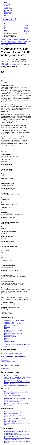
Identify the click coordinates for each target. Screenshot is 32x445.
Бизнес (26, 28)
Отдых (6, 5)
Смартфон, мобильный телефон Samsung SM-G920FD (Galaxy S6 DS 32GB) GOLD (14, 40)
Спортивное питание (10, 343)
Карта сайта (7, 13)
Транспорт (7, 4)
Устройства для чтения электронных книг (17, 344)
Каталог (6, 15)
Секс (25, 33)
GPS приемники (9, 322)
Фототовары (8, 346)
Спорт (26, 25)
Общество (7, 7)
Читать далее (5, 360)
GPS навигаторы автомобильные (14, 320)
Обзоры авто (8, 8)
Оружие (6, 340)
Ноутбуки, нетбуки (10, 336)
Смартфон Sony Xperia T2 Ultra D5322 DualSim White (15, 42)
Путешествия (8, 10)
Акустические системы (11, 325)
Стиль (26, 27)
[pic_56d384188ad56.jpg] (8, 64)
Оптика (6, 338)
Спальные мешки (9, 341)
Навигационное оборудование (13, 333)
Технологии (27, 30)
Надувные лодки (9, 335)
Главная (6, 2)
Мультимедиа (8, 331)
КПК (5, 30)
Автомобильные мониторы (12, 323)
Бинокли (7, 327)
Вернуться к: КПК (6, 44)
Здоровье (27, 31)
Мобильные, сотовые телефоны (13, 330)
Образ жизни (8, 12)
